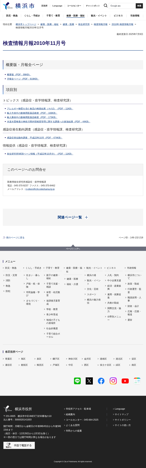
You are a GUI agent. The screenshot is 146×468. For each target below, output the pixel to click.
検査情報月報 (101, 24)
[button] (73, 217)
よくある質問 (73, 425)
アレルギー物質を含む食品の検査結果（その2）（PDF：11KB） (40, 108)
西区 (86, 365)
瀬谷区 (8, 365)
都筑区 (24, 365)
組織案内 (70, 414)
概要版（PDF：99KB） (19, 74)
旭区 (23, 359)
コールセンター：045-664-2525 (82, 420)
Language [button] (57, 6)
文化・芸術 (92, 289)
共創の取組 (113, 303)
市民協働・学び (33, 294)
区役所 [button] (44, 6)
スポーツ (91, 294)
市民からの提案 (74, 431)
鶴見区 (40, 365)
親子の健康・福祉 (53, 277)
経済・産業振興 (114, 287)
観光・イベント (94, 268)
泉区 (39, 359)
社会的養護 (52, 328)
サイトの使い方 (123, 425)
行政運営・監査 (134, 290)
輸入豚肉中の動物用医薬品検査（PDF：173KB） (32, 117)
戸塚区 (56, 365)
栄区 (134, 359)
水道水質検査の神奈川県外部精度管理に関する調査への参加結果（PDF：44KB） (48, 121)
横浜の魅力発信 (94, 301)
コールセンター (74, 6)
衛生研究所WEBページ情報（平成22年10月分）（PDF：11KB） (40, 154)
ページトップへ (73, 249)
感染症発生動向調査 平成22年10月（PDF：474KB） (35, 137)
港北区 (119, 359)
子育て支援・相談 (53, 285)
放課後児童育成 (53, 302)
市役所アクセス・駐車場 (78, 409)
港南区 (103, 359)
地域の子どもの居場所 (53, 321)
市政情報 (131, 268)
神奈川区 (73, 359)
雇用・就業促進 (114, 296)
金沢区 (87, 359)
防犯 (8, 291)
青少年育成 (52, 314)
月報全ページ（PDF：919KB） (23, 79)
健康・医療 (68, 24)
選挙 (130, 320)
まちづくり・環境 (33, 302)
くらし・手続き (33, 268)
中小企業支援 (114, 280)
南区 (134, 365)
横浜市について (134, 277)
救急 (8, 286)
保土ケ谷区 (105, 365)
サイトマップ (121, 414)
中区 (70, 365)
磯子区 (56, 359)
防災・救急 (11, 268)
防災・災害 (11, 275)
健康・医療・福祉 (49, 24)
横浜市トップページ (26, 24)
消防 (8, 280)
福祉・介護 (72, 284)
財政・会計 (133, 306)
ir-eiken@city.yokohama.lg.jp (40, 189)
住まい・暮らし (33, 277)
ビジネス (111, 268)
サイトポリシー (123, 420)
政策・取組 (133, 284)
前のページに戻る (15, 237)
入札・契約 (113, 275)
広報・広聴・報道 (134, 313)
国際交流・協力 (114, 310)
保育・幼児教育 (53, 294)
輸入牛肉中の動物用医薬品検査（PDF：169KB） (32, 113)
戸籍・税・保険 (33, 285)
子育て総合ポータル (53, 335)
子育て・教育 (52, 268)
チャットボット (93, 6)
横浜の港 (91, 275)
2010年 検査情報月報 (122, 24)
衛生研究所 (84, 24)
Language (120, 409)
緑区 (118, 365)
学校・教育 (52, 309)
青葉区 (8, 359)
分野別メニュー (114, 318)
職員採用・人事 (134, 299)
